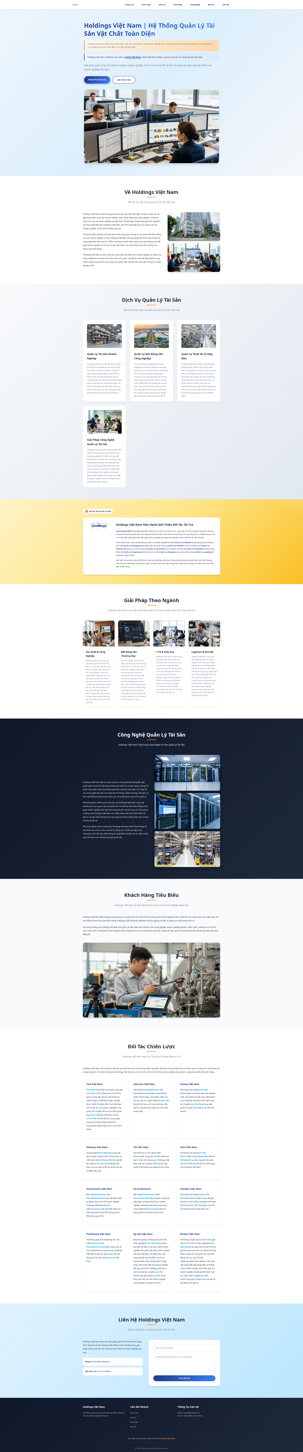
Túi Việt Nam (141, 1147)
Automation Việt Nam (99, 1188)
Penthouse (98, 1246)
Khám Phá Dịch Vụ (97, 79)
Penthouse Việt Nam (98, 1234)
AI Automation (142, 1188)
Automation (99, 1198)
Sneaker (191, 1198)
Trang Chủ (129, 4)
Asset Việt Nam (133, 57)
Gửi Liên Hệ (184, 1378)
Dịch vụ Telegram (132, 552)
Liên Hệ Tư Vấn (124, 80)
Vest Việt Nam (188, 1147)
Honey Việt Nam (189, 1084)
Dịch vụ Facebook (183, 542)
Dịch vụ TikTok (175, 545)
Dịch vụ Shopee (167, 552)
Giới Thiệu (146, 4)
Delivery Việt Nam (97, 1147)
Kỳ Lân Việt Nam (143, 1234)
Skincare (144, 1093)
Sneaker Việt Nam (190, 1188)
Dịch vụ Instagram (132, 545)
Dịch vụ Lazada (203, 552)
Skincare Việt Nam (144, 1084)
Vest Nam (204, 1156)
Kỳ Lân (150, 1254)
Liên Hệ (225, 4)
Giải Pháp (178, 4)
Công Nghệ (195, 4)
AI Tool (97, 1104)
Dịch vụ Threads (195, 549)
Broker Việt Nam (190, 1234)
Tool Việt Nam (94, 1084)
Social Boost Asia (123, 531)
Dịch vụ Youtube (156, 549)
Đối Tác (211, 4)
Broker (187, 1261)
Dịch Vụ (162, 4)
